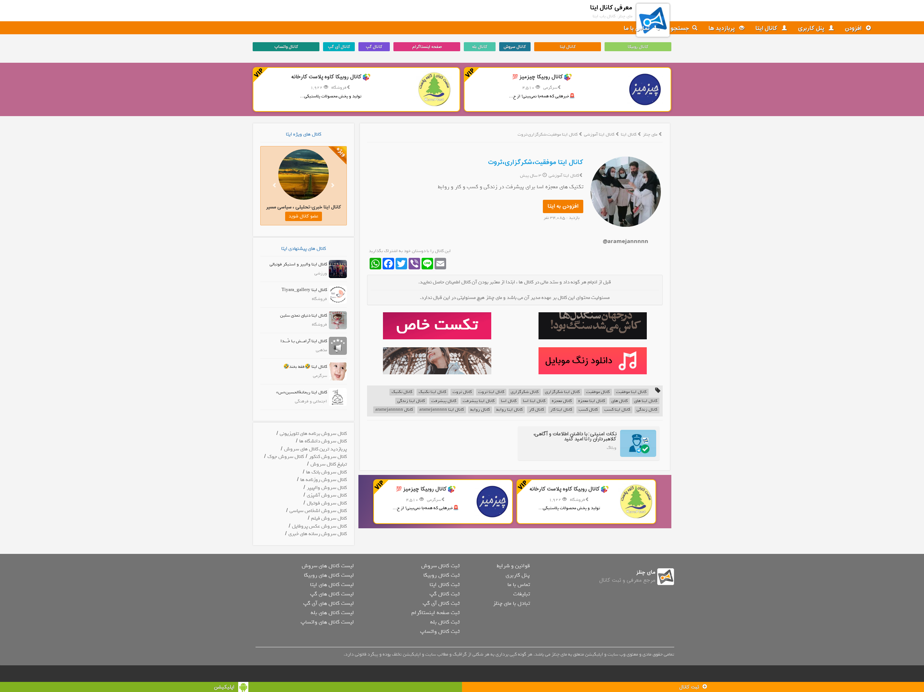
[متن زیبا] (437, 325)
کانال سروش (515, 47)
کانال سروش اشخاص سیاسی (318, 511)
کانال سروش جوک (285, 457)
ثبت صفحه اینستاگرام (435, 612)
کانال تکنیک (402, 392)
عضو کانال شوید (293, 216)
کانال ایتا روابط (509, 409)
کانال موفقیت (598, 392)
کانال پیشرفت (443, 401)
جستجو (680, 28)
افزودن (854, 28)
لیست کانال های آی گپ (328, 603)
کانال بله (479, 47)
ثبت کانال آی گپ (441, 603)
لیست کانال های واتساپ (327, 622)
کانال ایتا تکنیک (432, 392)
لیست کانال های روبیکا (329, 575)
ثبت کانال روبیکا (441, 575)
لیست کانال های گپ (332, 594)
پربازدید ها (722, 28)
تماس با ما (637, 28)
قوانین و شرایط (513, 565)
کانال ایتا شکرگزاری (562, 392)
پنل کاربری (812, 28)
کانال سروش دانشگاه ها (323, 441)
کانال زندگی (647, 409)
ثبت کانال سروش (440, 565)
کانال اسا (509, 401)
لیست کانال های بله (332, 612)
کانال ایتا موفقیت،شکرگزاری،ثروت (535, 162)
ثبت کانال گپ (444, 594)
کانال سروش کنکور (328, 457)
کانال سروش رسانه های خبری (317, 534)
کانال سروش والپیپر (327, 488)
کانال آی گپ (339, 47)
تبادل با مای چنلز (511, 603)
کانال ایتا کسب (617, 409)
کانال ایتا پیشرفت (478, 401)
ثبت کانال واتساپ (439, 631)
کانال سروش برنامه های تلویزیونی (313, 433)
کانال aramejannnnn (394, 409)
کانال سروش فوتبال (327, 503)
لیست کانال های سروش (328, 565)
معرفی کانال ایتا (611, 8)
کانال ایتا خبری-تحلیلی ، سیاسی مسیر (293, 207)
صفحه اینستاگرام (427, 47)
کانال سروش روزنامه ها (323, 480)
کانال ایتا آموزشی (599, 134)
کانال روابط (480, 409)
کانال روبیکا (638, 47)
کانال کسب (588, 409)
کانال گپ (374, 47)
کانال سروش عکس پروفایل (319, 526)
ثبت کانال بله (444, 622)
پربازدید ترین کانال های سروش (315, 449)
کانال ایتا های (645, 401)
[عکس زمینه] (437, 360)
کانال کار (536, 409)
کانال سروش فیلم (329, 518)
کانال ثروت (462, 392)
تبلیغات (521, 594)
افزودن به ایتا (563, 206)
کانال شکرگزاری (525, 392)
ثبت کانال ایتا (444, 584)
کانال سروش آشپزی (327, 495)
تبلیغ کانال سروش (328, 464)
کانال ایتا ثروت (491, 392)
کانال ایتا (767, 28)
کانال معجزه (562, 401)
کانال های (619, 401)
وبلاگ (611, 447)
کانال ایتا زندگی (411, 401)
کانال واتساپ (286, 47)
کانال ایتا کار (561, 409)
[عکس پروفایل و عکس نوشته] (592, 325)
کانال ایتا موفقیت (631, 392)
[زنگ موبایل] (592, 360)
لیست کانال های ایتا (332, 584)
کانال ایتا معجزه (591, 401)
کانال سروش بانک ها (326, 472)
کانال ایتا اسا (534, 401)
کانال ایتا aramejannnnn (441, 409)
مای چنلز (650, 134)
